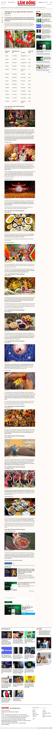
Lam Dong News (49, 4)
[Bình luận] (2, 20)
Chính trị (6, 7)
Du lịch (31, 7)
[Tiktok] (41, 708)
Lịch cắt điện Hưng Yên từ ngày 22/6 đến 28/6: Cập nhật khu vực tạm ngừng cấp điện (6, 685)
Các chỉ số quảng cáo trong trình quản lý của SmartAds (26, 583)
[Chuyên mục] (2, 2)
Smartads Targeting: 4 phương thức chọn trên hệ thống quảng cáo (47, 58)
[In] (13, 563)
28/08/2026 (11, 2)
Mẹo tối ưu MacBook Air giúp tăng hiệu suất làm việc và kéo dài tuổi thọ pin (6, 671)
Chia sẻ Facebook (8, 563)
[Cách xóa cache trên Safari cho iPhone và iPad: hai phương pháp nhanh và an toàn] (38, 31)
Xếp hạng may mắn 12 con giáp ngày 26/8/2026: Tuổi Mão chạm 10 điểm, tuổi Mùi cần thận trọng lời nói (26, 571)
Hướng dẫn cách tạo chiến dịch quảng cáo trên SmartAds (27, 608)
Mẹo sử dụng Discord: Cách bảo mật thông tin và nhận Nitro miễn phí (46, 26)
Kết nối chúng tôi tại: (36, 707)
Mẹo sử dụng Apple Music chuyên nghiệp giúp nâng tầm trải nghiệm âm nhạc (6, 700)
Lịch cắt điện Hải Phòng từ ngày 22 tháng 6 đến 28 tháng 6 (18, 685)
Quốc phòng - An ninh (22, 7)
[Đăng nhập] (51, 2)
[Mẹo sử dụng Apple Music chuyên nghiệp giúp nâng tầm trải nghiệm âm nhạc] (6, 693)
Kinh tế (11, 7)
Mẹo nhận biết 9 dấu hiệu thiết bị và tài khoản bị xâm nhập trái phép (46, 21)
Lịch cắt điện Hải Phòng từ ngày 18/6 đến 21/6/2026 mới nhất (18, 699)
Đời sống (14, 7)
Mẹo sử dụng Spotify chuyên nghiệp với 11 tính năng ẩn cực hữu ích (29, 671)
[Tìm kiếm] (5, 2)
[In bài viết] (2, 22)
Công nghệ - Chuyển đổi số (39, 7)
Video (44, 7)
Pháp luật (17, 7)
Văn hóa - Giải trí (27, 7)
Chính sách (34, 7)
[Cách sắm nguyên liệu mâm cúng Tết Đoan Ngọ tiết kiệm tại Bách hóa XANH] (30, 679)
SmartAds (8, 591)
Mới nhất (4, 7)
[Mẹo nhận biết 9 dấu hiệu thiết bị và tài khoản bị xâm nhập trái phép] (38, 20)
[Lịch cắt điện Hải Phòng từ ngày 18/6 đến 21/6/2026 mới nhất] (18, 693)
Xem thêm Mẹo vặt (5, 628)
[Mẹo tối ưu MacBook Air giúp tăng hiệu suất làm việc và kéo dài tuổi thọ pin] (6, 664)
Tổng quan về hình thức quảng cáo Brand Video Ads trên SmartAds (47, 67)
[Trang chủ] (1, 7)
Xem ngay (24, 613)
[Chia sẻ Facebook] (2, 18)
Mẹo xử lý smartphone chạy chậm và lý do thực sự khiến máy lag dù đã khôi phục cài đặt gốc (18, 671)
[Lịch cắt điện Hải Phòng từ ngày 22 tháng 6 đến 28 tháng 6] (18, 679)
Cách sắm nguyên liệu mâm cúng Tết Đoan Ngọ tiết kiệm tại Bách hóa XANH (29, 685)
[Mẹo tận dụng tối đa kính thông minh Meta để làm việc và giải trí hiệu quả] (38, 36)
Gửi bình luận (8, 602)
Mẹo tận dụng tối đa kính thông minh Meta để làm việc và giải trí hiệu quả (46, 37)
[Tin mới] (4, 2)
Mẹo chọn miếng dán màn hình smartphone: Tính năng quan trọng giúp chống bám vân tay (47, 15)
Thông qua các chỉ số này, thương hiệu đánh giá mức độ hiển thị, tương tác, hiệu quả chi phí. (26, 586)
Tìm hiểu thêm (31, 591)
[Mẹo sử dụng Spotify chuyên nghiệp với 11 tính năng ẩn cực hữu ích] (30, 664)
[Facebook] (46, 708)
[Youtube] (43, 708)
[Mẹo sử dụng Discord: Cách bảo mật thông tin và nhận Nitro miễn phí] (38, 26)
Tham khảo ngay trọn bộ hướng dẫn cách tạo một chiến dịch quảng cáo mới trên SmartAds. (28, 611)
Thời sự (9, 7)
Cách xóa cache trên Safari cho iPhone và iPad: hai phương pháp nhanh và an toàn (46, 31)
